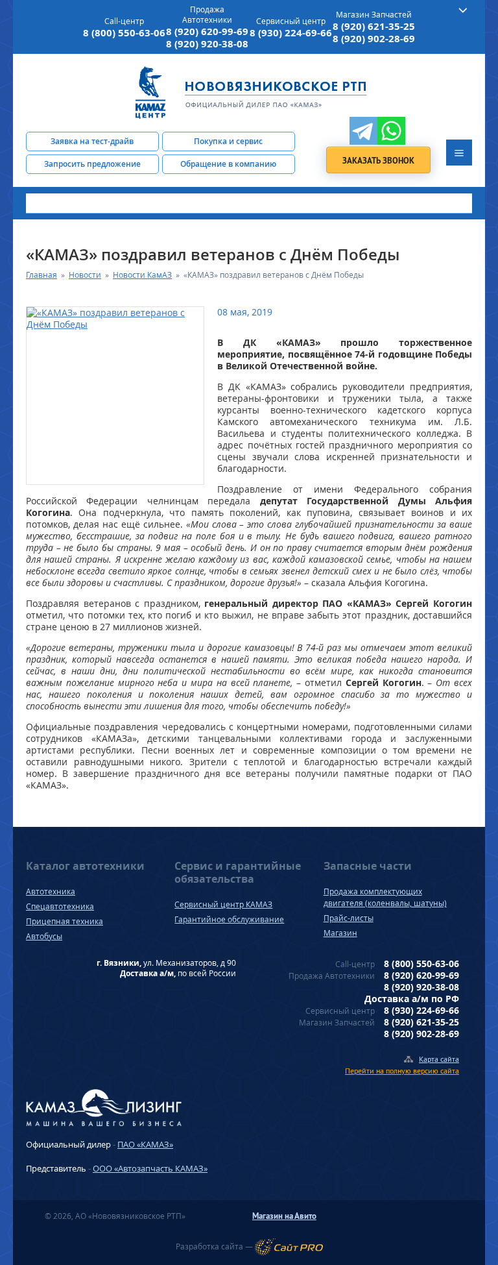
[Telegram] (363, 131)
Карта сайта (439, 1059)
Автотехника (50, 891)
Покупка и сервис (228, 141)
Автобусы (44, 936)
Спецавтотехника (60, 906)
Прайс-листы (349, 918)
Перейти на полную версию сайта (402, 1070)
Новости (85, 274)
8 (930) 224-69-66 (291, 33)
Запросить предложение (92, 163)
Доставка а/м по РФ (411, 998)
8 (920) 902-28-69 (374, 38)
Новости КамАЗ (142, 274)
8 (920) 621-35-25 (374, 26)
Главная (41, 274)
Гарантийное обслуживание (229, 919)
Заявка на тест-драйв (92, 141)
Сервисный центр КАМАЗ (223, 904)
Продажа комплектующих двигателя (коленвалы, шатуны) (385, 897)
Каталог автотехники (85, 866)
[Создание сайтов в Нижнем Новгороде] (289, 1246)
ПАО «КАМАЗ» (145, 1144)
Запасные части (368, 866)
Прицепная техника (64, 921)
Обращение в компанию (228, 163)
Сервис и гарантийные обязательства (237, 872)
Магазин (340, 933)
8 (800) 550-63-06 (124, 33)
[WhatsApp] (391, 131)
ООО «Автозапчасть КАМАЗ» (150, 1168)
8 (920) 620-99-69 (207, 31)
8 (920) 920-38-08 (207, 44)
